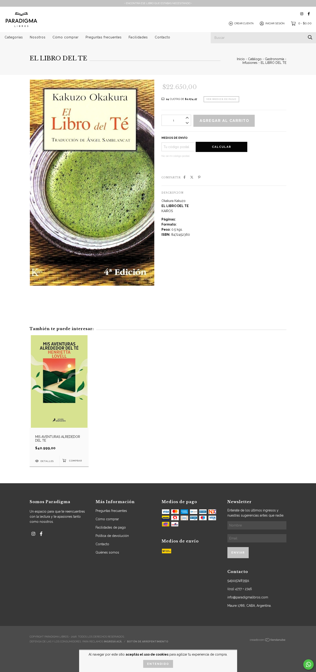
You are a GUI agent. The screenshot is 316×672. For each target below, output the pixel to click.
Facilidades (138, 37)
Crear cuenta (244, 23)
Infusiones (249, 63)
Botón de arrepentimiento (147, 641)
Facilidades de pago (111, 527)
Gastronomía (274, 59)
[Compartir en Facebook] (184, 177)
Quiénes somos (107, 552)
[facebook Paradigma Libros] (309, 13)
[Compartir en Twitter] (191, 177)
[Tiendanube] (267, 640)
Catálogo (255, 59)
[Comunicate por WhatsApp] (308, 664)
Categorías (14, 37)
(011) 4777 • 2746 (239, 589)
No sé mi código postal (175, 156)
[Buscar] (310, 37)
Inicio (241, 59)
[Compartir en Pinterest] (199, 177)
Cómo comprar (66, 37)
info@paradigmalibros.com (247, 597)
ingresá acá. (113, 641)
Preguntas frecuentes (104, 37)
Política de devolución (112, 536)
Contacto (162, 37)
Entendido (158, 664)
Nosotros (38, 37)
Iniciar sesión (275, 23)
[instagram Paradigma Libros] (301, 13)
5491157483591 (238, 580)
